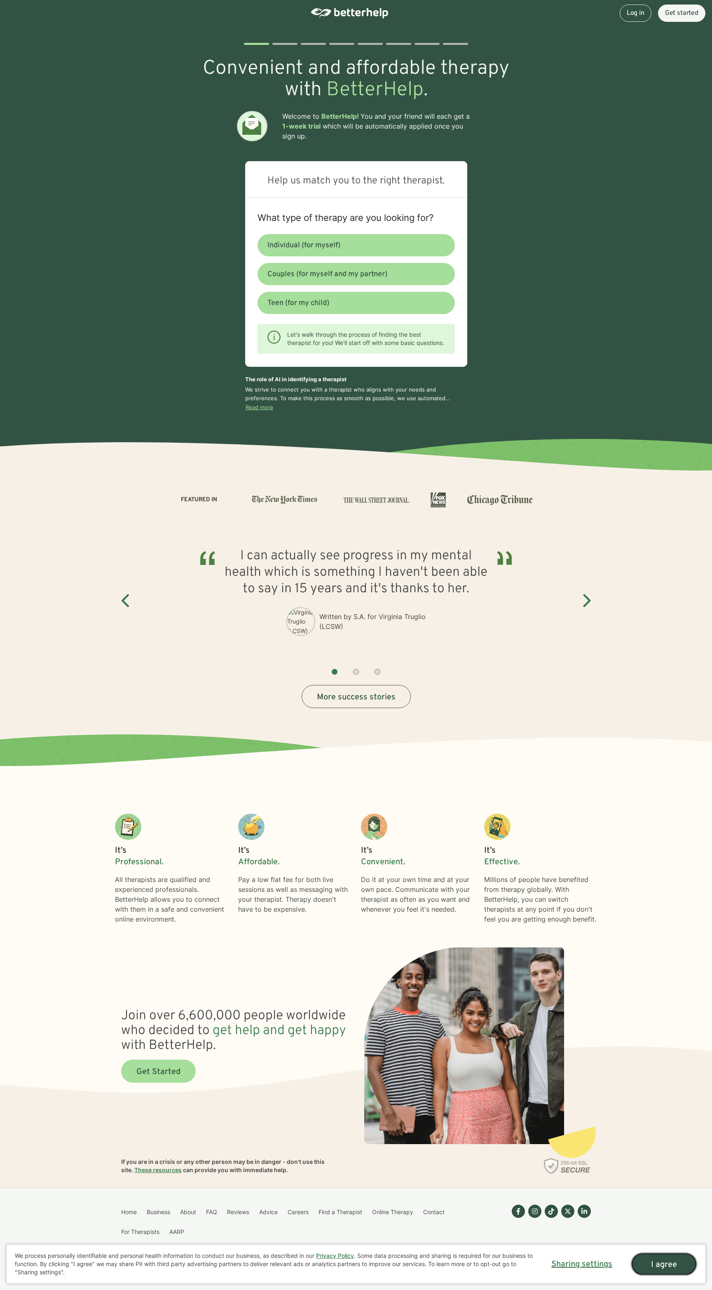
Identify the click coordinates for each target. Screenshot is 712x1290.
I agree (664, 1265)
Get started (681, 13)
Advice (268, 1211)
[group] (356, 601)
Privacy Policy (335, 1255)
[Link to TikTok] (551, 1211)
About (188, 1211)
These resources (158, 1169)
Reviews (238, 1211)
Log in (635, 13)
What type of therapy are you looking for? (345, 217)
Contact (434, 1211)
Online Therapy (392, 1211)
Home (129, 1211)
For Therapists (140, 1231)
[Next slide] (586, 601)
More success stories (356, 697)
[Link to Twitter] (567, 1211)
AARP (176, 1231)
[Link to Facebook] (518, 1211)
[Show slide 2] (356, 672)
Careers (298, 1211)
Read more (259, 407)
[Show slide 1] (334, 672)
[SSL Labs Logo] (567, 1166)
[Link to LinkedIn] (584, 1211)
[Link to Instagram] (534, 1211)
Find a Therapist (340, 1211)
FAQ (211, 1211)
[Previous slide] (126, 601)
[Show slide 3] (377, 672)
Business (158, 1211)
